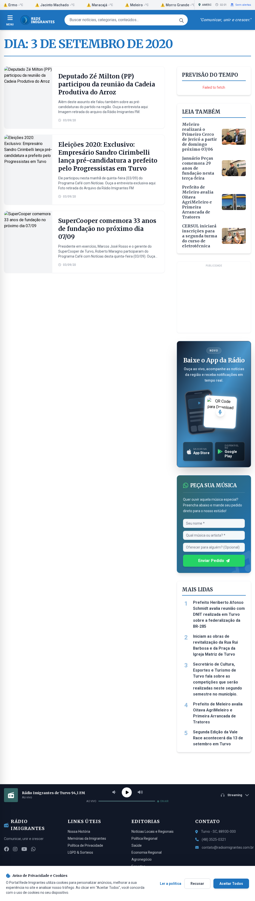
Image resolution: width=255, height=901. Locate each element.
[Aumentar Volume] (140, 792)
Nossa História (79, 831)
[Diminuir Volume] (114, 792)
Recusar (197, 884)
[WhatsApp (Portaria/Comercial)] (33, 849)
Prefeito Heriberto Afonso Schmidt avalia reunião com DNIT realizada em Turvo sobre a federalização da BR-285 (219, 614)
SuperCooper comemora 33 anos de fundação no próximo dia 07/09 (107, 229)
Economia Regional (146, 852)
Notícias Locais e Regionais (152, 831)
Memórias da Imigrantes (87, 838)
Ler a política (170, 884)
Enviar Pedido (211, 560)
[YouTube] (24, 849)
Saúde (136, 845)
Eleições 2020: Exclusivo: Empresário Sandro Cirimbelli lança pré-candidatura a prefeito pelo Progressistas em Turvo (107, 156)
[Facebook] (6, 849)
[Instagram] (15, 849)
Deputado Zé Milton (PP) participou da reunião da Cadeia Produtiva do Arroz (106, 84)
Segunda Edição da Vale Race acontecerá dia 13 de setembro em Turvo (218, 738)
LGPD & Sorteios (80, 852)
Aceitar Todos (231, 884)
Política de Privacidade (85, 845)
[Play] (127, 792)
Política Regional (144, 838)
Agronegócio (141, 859)
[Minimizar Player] (247, 795)
